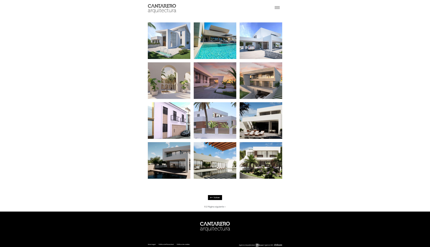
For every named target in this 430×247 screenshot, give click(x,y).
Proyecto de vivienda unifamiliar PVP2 (167, 156)
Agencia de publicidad (247, 245)
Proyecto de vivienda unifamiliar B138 (259, 116)
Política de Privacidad (166, 244)
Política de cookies (183, 244)
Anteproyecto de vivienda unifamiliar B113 (213, 157)
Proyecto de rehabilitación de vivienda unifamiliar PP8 (167, 77)
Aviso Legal (152, 244)
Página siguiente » (217, 206)
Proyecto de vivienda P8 (213, 116)
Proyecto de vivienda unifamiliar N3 (259, 36)
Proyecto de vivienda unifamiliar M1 (213, 36)
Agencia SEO (268, 245)
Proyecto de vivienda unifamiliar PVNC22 (213, 76)
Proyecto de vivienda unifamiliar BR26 (259, 76)
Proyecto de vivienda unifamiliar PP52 (259, 156)
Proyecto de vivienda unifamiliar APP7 (167, 36)
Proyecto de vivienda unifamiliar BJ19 (167, 116)
